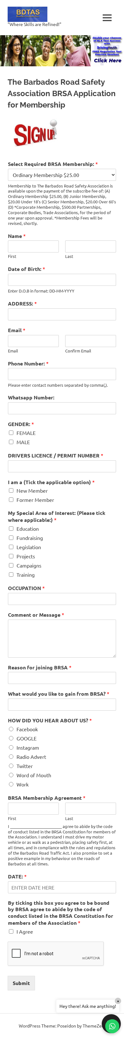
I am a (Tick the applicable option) (51, 482)
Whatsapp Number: (31, 397)
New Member (32, 490)
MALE (23, 442)
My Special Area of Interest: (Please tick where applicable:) (56, 516)
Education (28, 528)
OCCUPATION (26, 588)
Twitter (25, 766)
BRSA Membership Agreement (47, 797)
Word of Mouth (34, 775)
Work (23, 784)
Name (17, 236)
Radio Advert (31, 756)
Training (26, 574)
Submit (21, 983)
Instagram (28, 747)
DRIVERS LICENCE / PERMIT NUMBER (55, 455)
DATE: (17, 876)
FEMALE (26, 433)
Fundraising (30, 538)
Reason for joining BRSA (40, 667)
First (12, 256)
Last (69, 256)
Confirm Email (78, 350)
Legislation (29, 547)
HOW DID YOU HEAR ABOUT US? (50, 720)
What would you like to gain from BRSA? (58, 693)
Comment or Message (36, 614)
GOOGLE (27, 738)
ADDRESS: (22, 303)
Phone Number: (28, 363)
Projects (26, 556)
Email (16, 330)
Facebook (27, 729)
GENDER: (21, 424)
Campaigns (29, 565)
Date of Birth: (26, 269)
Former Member (35, 499)
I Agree (25, 931)
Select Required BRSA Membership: (53, 164)
